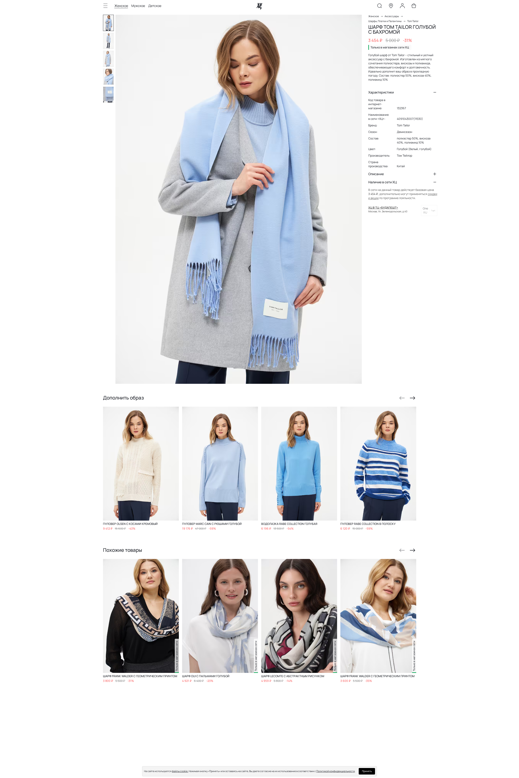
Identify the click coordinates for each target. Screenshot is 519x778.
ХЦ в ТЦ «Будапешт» (383, 207)
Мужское (138, 5)
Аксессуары (392, 16)
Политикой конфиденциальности (335, 771)
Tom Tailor (412, 21)
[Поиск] (379, 6)
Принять (367, 771)
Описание (376, 174)
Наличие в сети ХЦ (382, 182)
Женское (121, 5)
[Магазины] (390, 6)
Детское (154, 5)
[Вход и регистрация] (402, 6)
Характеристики (381, 92)
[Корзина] (413, 6)
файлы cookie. (180, 771)
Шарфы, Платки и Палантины (385, 21)
